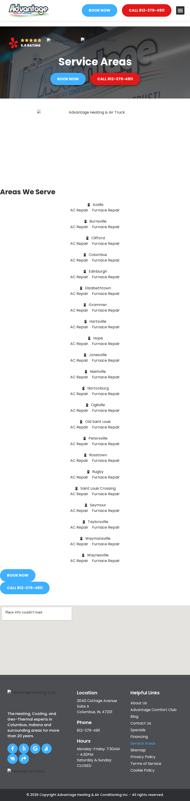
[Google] (35, 749)
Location (87, 692)
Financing (139, 736)
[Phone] (71, 721)
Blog (134, 716)
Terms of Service (145, 763)
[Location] (71, 692)
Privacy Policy (142, 757)
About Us (138, 703)
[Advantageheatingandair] (46, 749)
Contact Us (140, 723)
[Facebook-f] (12, 749)
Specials (138, 730)
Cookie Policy (142, 770)
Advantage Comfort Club (153, 709)
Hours (84, 741)
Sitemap (138, 750)
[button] (180, 10)
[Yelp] (24, 749)
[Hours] (71, 740)
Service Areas (142, 743)
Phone (84, 722)
